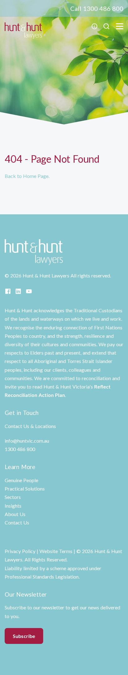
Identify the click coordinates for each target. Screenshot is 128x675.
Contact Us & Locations (30, 426)
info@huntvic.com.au (27, 441)
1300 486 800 (20, 449)
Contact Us (17, 522)
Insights (13, 506)
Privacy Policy (20, 551)
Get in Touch (22, 412)
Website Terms (55, 551)
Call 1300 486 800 (96, 8)
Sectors (13, 497)
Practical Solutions (25, 488)
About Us (15, 514)
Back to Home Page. (27, 176)
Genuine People (21, 480)
